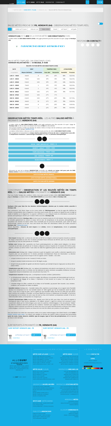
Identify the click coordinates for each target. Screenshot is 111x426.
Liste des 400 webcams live (71, 371)
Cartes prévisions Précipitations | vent (44, 379)
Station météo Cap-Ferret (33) (70, 389)
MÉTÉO (21, 2)
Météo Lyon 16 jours (38, 376)
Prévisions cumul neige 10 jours (69, 358)
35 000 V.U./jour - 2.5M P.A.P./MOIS (41, 415)
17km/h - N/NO (44, 152)
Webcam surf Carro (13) (71, 379)
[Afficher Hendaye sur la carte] (10, 29)
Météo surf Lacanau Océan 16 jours (43, 358)
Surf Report (24, 367)
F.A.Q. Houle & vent (38, 404)
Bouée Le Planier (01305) (39, 396)
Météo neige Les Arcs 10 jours (70, 361)
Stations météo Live (22, 368)
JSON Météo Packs (73, 401)
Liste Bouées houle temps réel (41, 386)
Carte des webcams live (71, 373)
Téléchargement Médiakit (40, 418)
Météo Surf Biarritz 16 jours (41, 359)
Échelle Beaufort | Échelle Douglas (43, 406)
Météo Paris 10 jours (38, 373)
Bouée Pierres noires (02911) (41, 392)
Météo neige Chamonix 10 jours (69, 364)
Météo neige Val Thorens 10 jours (68, 362)
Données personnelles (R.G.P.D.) (93, 363)
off (101, 23)
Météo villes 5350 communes (41, 371)
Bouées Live (13, 368)
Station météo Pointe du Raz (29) (69, 392)
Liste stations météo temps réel (69, 386)
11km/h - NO (44, 156)
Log (100, 2)
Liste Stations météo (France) (43, 174)
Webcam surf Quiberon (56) (70, 377)
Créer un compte (73, 413)
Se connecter (74, 412)
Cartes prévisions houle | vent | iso (43, 364)
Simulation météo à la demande (69, 403)
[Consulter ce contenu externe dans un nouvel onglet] (12, 373)
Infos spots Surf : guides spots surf (43, 403)
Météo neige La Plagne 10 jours (69, 359)
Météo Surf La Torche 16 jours (41, 362)
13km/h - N (44, 144)
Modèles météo (74, 404)
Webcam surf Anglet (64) (71, 376)
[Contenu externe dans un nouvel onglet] (82, 44)
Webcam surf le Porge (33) (71, 374)
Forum (76, 416)
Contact (92, 356)
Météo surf (13, 366)
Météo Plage (20, 366)
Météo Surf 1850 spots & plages (42, 356)
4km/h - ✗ (44, 160)
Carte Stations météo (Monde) (43, 181)
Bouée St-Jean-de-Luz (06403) (40, 394)
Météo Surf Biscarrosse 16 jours (42, 361)
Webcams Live (19, 370)
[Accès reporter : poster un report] (87, 2)
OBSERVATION (50, 2)
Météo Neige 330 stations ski (70, 356)
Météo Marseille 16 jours (40, 374)
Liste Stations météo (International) (43, 178)
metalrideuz (16, 338)
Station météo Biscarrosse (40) (69, 391)
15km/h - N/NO (44, 148)
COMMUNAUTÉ (60, 2)
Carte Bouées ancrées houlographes (43, 388)
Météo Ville (17, 367)
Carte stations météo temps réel (69, 388)
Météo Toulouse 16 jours (40, 377)
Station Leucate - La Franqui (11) (69, 394)
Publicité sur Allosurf (39, 413)
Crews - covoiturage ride (71, 415)
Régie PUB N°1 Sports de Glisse (41, 416)
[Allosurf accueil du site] (11, 10)
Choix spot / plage (30, 10)
